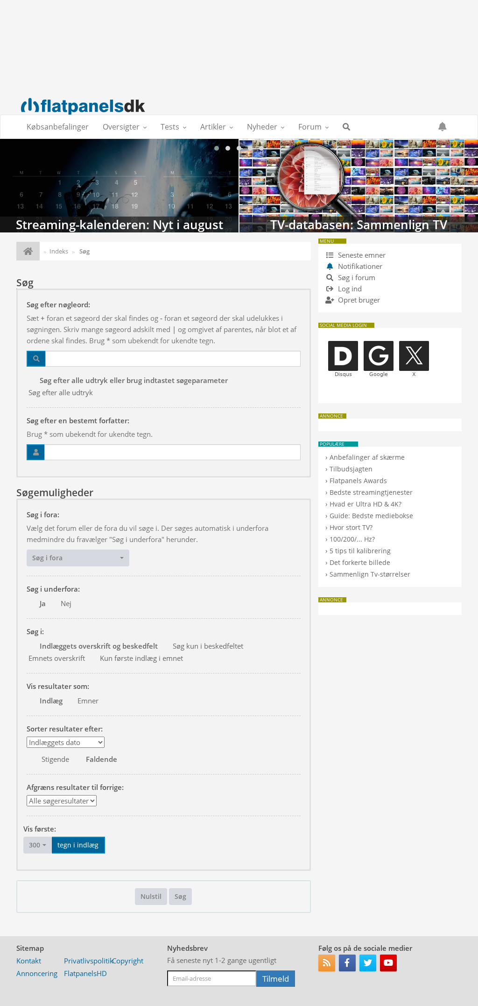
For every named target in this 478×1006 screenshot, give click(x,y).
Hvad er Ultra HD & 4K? (365, 503)
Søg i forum (355, 277)
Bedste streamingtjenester (371, 492)
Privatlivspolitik (88, 960)
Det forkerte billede (360, 562)
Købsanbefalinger (58, 127)
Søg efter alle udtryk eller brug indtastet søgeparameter (134, 380)
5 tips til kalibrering (360, 550)
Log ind (349, 288)
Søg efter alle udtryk (60, 392)
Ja (43, 603)
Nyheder (262, 127)
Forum (310, 127)
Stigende (55, 759)
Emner (87, 700)
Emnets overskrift (56, 658)
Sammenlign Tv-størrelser (370, 574)
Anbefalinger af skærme (367, 457)
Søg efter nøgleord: (58, 304)
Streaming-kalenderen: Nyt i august (119, 185)
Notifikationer (360, 266)
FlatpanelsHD (85, 973)
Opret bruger (358, 299)
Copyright (127, 960)
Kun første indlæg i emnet (141, 658)
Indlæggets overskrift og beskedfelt (99, 646)
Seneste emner (361, 255)
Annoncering (36, 973)
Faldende (101, 759)
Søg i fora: (43, 514)
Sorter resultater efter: (65, 728)
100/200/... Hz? (352, 539)
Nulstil (151, 896)
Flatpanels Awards (358, 480)
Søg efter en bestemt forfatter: (78, 420)
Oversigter (121, 127)
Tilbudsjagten (351, 468)
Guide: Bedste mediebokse (371, 515)
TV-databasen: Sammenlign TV (358, 185)
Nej (66, 603)
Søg (180, 896)
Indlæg (51, 700)
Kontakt (28, 960)
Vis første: (39, 828)
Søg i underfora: (53, 588)
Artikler (213, 127)
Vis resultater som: (58, 686)
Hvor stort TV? (351, 527)
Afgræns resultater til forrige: (75, 787)
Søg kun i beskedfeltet (208, 646)
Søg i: (35, 631)
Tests (170, 127)
